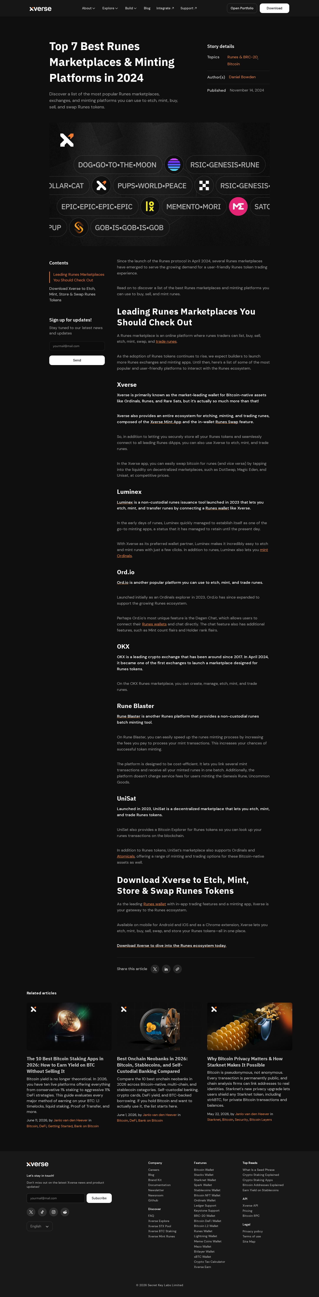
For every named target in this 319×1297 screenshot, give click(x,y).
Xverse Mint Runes (161, 1236)
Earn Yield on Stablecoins (261, 1190)
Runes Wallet (203, 1231)
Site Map (249, 1241)
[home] (40, 8)
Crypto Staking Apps (258, 1180)
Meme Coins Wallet (208, 1241)
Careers (153, 1170)
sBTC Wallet (202, 1257)
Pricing (247, 1211)
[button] (88, 8)
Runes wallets (154, 624)
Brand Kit (155, 1180)
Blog (151, 1175)
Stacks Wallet (204, 1175)
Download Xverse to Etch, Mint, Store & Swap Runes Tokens (72, 294)
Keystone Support (207, 1210)
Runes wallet (154, 904)
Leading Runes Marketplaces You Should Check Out (78, 277)
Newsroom (155, 1195)
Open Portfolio (242, 8)
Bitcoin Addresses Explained (263, 1185)
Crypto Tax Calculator (209, 1262)
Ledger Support (205, 1205)
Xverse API (250, 1205)
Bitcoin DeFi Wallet (207, 1221)
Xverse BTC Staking (162, 1231)
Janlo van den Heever (71, 1120)
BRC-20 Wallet (204, 1216)
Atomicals (126, 856)
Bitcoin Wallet (204, 1170)
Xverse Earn (202, 1267)
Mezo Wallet (202, 1246)
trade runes (166, 341)
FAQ (151, 1216)
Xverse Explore (158, 1221)
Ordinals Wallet (205, 1200)
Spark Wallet (203, 1185)
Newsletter (156, 1190)
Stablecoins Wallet (207, 1190)
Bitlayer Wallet (204, 1251)
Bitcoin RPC (251, 1216)
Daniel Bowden (242, 77)
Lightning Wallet (205, 1236)
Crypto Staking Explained (261, 1175)
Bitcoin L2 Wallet (206, 1226)
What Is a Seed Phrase (259, 1170)
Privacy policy (253, 1231)
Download (274, 8)
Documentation (159, 1185)
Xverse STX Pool (159, 1226)
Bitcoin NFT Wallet (207, 1195)
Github (153, 1200)
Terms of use (252, 1236)
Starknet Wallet (205, 1180)
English (35, 1226)
